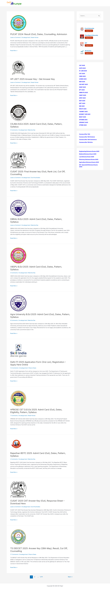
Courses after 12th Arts (86, 142)
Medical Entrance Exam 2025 (87, 154)
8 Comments (14, 320)
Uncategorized (26, 82)
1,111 (41, 577)
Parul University (89, 28)
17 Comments (14, 554)
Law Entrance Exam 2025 (86, 156)
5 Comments (14, 130)
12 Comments (14, 368)
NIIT (86, 43)
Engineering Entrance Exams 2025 (89, 151)
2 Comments (14, 459)
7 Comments (14, 415)
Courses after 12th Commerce (88, 139)
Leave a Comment (15, 37)
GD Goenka (88, 51)
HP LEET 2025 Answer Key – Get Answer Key (32, 79)
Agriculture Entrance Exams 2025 (89, 162)
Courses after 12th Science (87, 137)
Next (70, 577)
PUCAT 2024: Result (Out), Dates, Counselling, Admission (38, 34)
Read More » (13, 51)
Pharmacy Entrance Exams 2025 (88, 159)
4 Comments (14, 273)
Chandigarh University (91, 35)
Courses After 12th (84, 134)
